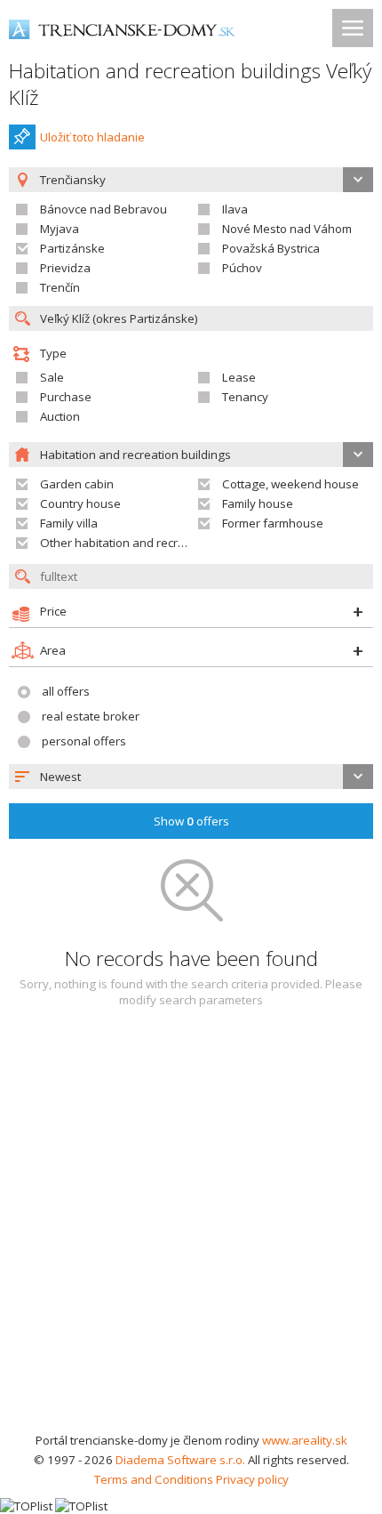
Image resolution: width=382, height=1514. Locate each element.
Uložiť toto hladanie (92, 137)
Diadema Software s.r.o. (180, 1460)
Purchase (66, 397)
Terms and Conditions (153, 1479)
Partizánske (72, 248)
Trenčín (60, 287)
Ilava (235, 209)
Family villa (69, 523)
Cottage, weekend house (290, 484)
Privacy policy (252, 1479)
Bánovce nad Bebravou (103, 209)
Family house (257, 503)
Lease (239, 377)
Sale (52, 377)
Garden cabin (77, 484)
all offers (66, 691)
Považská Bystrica (271, 248)
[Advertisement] (191, 1230)
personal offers (84, 741)
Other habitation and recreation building (149, 543)
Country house (80, 503)
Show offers (191, 821)
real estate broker (90, 716)
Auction (60, 416)
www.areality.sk (304, 1440)
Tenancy (245, 397)
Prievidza (65, 268)
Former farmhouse (272, 523)
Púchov (242, 268)
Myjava (59, 229)
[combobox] (191, 776)
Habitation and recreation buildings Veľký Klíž (190, 84)
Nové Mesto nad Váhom (287, 229)
